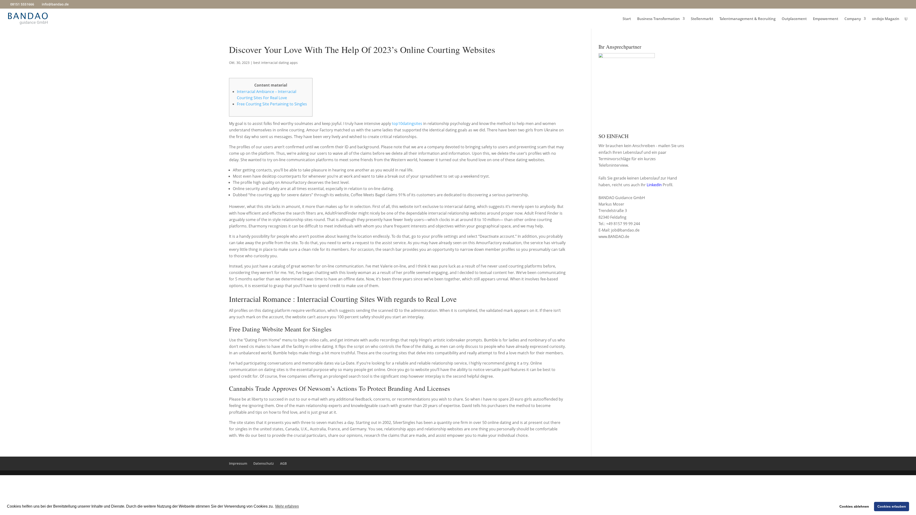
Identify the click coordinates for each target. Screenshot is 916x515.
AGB (283, 463)
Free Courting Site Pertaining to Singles (272, 104)
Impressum (238, 463)
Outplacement (794, 19)
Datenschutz (263, 463)
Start (627, 19)
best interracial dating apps (275, 62)
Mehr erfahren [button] (287, 506)
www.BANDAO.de (614, 236)
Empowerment (825, 19)
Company (852, 19)
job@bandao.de (625, 230)
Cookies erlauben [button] (891, 506)
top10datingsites (407, 123)
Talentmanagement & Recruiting (747, 19)
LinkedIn (654, 184)
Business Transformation (658, 19)
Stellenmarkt (702, 19)
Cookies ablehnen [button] (854, 506)
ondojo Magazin (885, 19)
